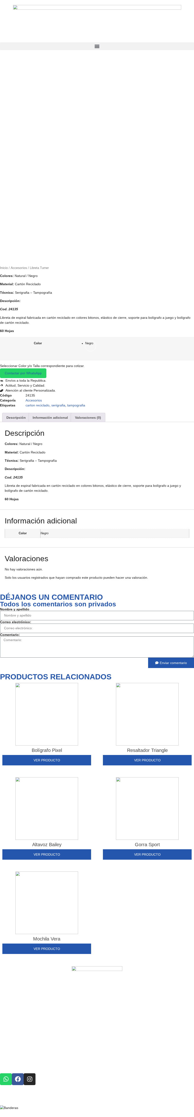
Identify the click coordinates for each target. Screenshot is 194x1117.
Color (38, 343)
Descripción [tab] (16, 417)
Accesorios (19, 268)
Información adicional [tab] (50, 417)
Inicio (4, 268)
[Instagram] (29, 1079)
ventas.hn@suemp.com (36, 1056)
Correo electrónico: (15, 622)
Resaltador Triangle (147, 750)
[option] (90, 346)
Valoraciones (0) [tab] (88, 417)
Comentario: (10, 634)
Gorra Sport (147, 844)
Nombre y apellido (14, 609)
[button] (97, 46)
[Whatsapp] (6, 1079)
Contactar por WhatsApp (23, 373)
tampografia (76, 405)
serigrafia (58, 405)
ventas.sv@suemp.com (37, 1051)
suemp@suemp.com (35, 1046)
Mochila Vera (46, 938)
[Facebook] (18, 1079)
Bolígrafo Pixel (47, 750)
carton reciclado (37, 405)
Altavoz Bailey (47, 844)
